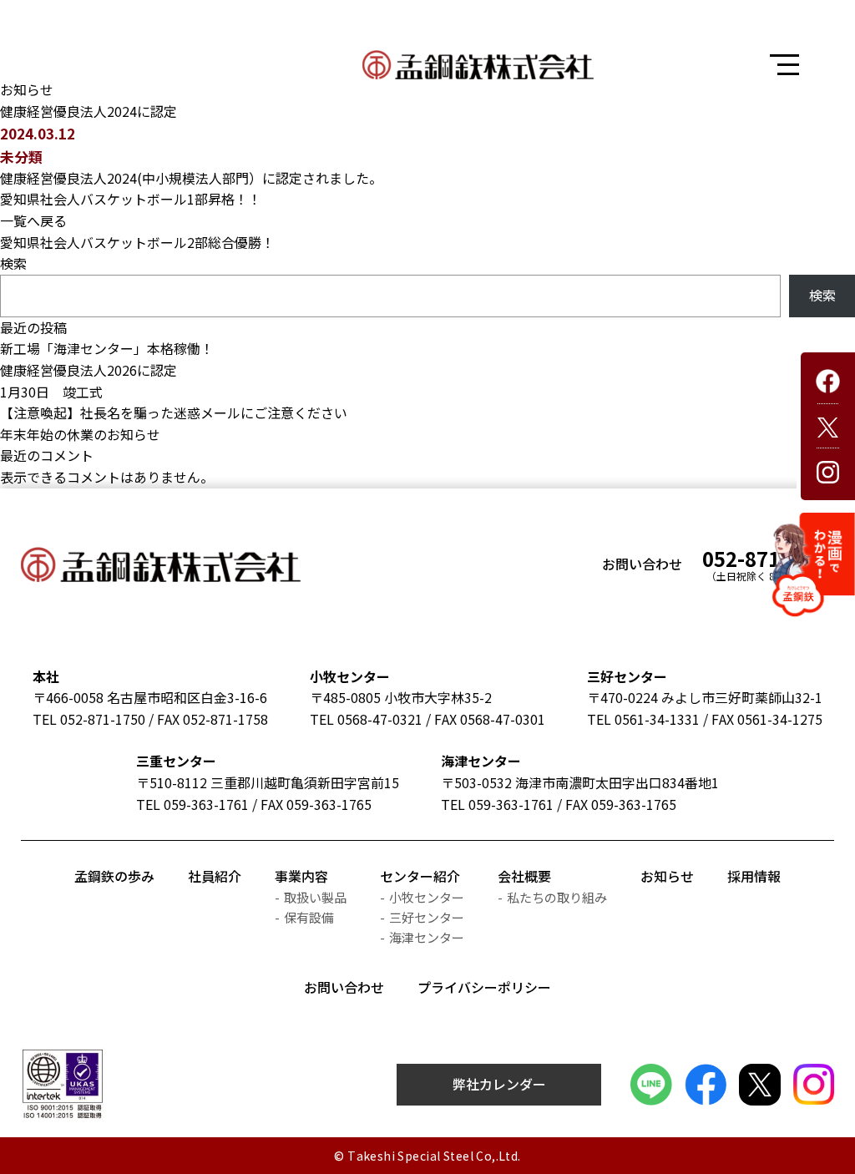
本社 (46, 676)
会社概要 (524, 876)
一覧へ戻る (33, 220)
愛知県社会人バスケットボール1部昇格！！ (130, 199)
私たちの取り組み (557, 897)
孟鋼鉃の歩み (114, 876)
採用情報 (754, 876)
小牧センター (350, 676)
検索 (13, 263)
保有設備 (309, 917)
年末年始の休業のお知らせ (80, 434)
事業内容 (301, 876)
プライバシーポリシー (484, 987)
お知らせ (667, 876)
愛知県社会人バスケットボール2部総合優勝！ (137, 242)
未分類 (21, 156)
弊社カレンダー (499, 1084)
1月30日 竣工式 (51, 392)
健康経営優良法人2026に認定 (88, 370)
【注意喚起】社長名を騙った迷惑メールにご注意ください (173, 412)
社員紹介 (214, 876)
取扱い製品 (315, 897)
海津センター (481, 761)
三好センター (627, 676)
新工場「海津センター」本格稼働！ (107, 348)
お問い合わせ (344, 987)
